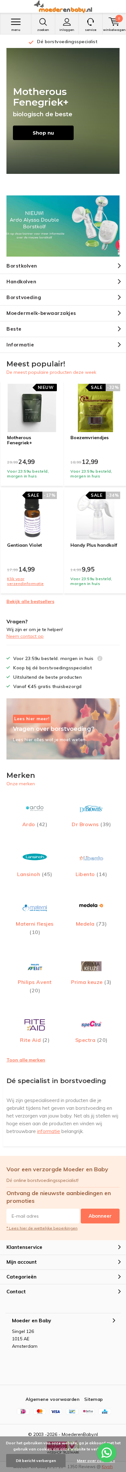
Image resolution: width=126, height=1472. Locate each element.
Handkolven (21, 281)
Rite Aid (34, 1040)
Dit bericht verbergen (36, 1460)
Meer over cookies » (96, 1460)
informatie (48, 1131)
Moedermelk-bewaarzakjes (41, 313)
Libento (91, 874)
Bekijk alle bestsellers (30, 601)
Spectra (91, 1040)
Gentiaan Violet (24, 545)
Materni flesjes (35, 927)
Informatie (20, 345)
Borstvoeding (23, 297)
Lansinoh (34, 874)
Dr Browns (91, 824)
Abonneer (100, 1216)
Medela (91, 923)
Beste (14, 329)
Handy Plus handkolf (93, 545)
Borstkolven (21, 266)
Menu (15, 30)
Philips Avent (35, 986)
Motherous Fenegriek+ (19, 440)
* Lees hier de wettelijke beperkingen (42, 1228)
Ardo (34, 824)
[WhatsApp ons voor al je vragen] (106, 1452)
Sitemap (93, 1399)
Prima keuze (91, 982)
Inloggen (66, 30)
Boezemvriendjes (89, 437)
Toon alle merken (25, 1060)
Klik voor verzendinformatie (25, 581)
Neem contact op (25, 636)
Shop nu (43, 133)
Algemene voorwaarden (52, 1399)
